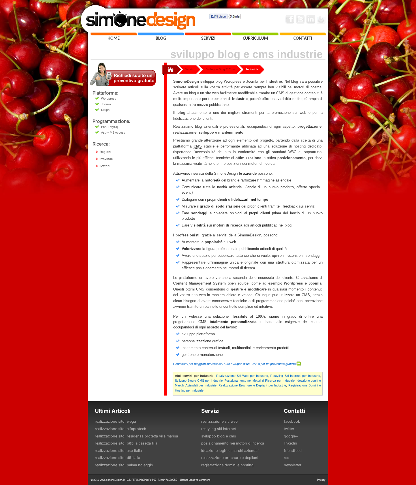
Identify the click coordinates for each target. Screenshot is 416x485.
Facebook (292, 421)
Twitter (289, 429)
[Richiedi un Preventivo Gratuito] (123, 84)
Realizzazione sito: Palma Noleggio (124, 465)
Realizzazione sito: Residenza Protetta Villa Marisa (136, 436)
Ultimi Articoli (112, 410)
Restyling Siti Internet (218, 429)
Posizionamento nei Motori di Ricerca (232, 443)
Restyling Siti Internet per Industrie (295, 375)
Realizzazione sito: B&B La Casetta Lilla (126, 443)
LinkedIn (290, 443)
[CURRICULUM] (255, 34)
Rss (286, 458)
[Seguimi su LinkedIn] (310, 19)
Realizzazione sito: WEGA (115, 421)
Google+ (291, 436)
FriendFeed (293, 450)
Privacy (321, 480)
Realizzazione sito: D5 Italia (117, 458)
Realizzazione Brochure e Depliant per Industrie (252, 385)
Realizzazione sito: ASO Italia (118, 450)
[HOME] (114, 34)
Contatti (294, 410)
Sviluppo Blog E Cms (220, 69)
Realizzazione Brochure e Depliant (229, 458)
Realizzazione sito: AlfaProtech (120, 429)
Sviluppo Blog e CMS (218, 436)
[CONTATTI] (303, 34)
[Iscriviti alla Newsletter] (321, 19)
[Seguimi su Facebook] (289, 19)
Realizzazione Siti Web (219, 421)
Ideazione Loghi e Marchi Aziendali (230, 450)
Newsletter (292, 465)
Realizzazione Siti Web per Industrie (242, 375)
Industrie (252, 69)
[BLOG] (161, 34)
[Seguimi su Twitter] (300, 19)
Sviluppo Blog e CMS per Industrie (199, 380)
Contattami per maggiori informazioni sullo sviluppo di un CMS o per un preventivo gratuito (234, 364)
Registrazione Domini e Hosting (227, 465)
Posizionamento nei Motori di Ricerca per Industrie (259, 380)
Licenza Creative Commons (195, 480)
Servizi (189, 69)
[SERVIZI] (208, 34)
